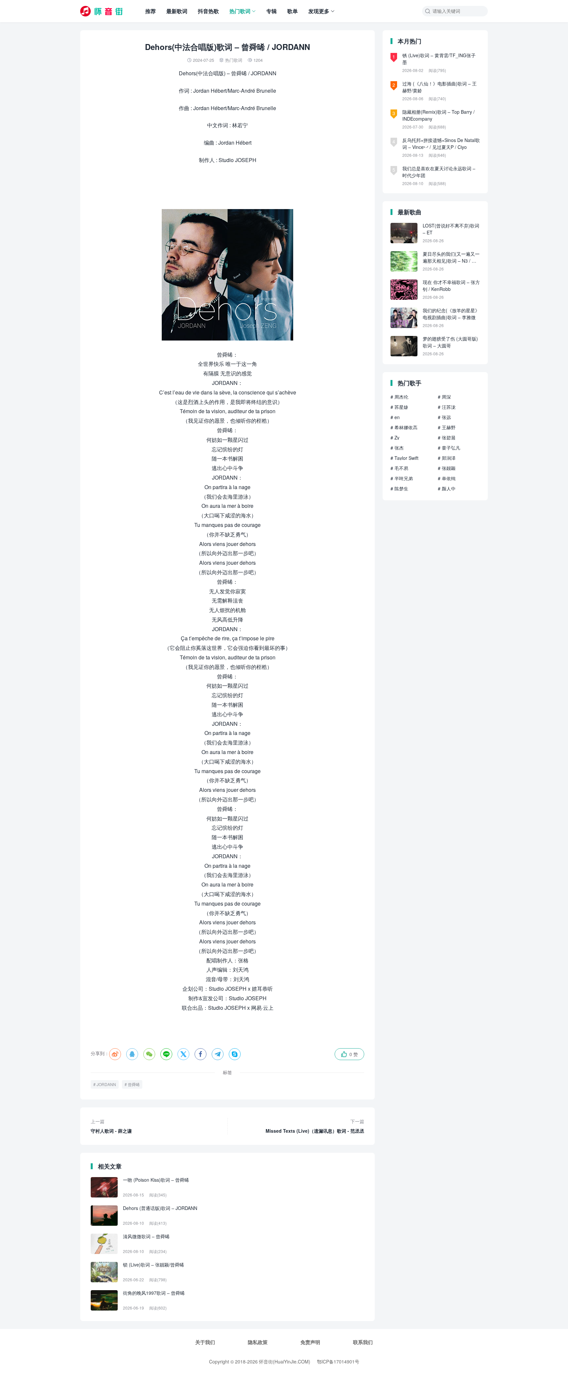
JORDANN (106, 1084)
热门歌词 (239, 11)
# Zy (394, 437)
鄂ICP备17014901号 (338, 1361)
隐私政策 (258, 1342)
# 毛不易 (399, 468)
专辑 (271, 11)
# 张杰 (397, 447)
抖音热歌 (208, 11)
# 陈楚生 (399, 488)
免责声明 (310, 1342)
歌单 (292, 11)
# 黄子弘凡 (449, 447)
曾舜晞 (134, 1084)
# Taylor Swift (404, 458)
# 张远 (444, 417)
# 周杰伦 (399, 396)
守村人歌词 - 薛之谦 (111, 1126)
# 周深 (444, 396)
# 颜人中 (447, 488)
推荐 (150, 11)
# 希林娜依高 (403, 427)
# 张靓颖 (447, 468)
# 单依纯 (447, 478)
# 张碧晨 (447, 437)
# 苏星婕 (399, 407)
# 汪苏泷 (447, 407)
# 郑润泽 (447, 458)
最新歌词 (176, 11)
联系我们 (363, 1342)
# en (395, 417)
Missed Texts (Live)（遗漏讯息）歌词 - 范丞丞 (315, 1126)
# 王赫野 (447, 427)
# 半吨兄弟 (401, 478)
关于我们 (205, 1342)
